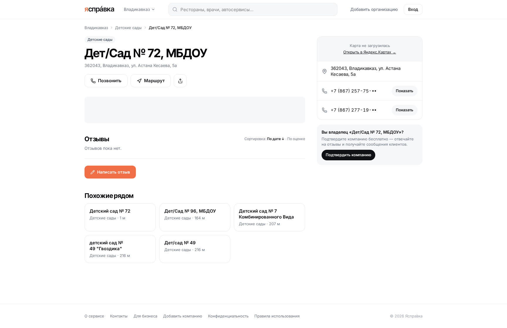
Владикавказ (137, 9)
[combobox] (252, 9)
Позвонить (109, 80)
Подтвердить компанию (348, 154)
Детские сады (128, 27)
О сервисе (94, 316)
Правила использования (277, 316)
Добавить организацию (374, 9)
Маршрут (154, 80)
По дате (276, 139)
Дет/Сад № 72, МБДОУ (170, 27)
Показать (404, 90)
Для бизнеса (145, 316)
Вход (413, 9)
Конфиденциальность (228, 316)
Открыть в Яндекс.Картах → (369, 52)
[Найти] (175, 9)
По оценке (296, 139)
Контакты (119, 316)
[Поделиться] (180, 80)
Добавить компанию (182, 316)
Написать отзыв (113, 171)
